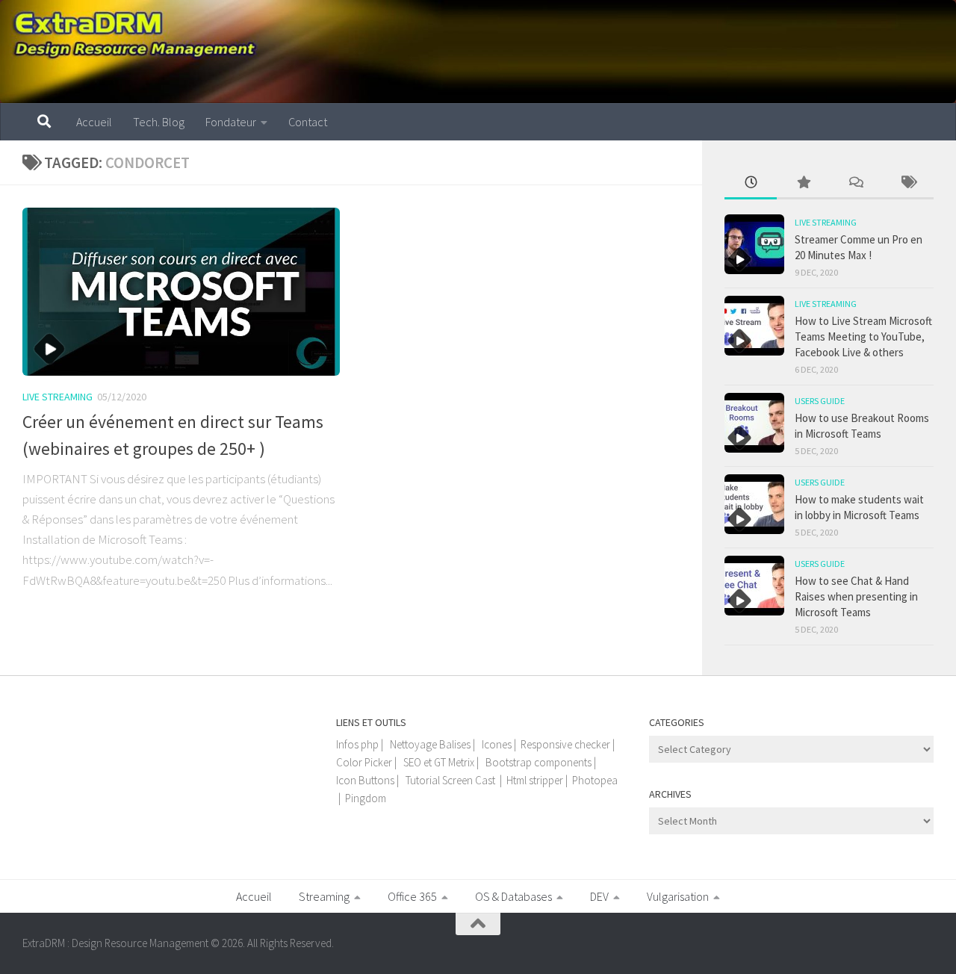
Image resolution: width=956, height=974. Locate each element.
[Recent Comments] (855, 183)
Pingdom (365, 798)
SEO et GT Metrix (438, 762)
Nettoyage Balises (430, 744)
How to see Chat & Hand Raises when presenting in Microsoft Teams (856, 596)
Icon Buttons (365, 780)
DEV (599, 896)
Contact (307, 121)
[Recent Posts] (750, 183)
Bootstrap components (538, 762)
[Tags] (907, 183)
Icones (497, 744)
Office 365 (412, 896)
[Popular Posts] (803, 183)
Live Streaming (57, 396)
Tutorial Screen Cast (450, 780)
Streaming (324, 896)
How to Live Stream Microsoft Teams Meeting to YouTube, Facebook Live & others (863, 336)
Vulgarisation (678, 896)
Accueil (94, 121)
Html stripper (534, 780)
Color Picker (364, 762)
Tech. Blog (158, 121)
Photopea (595, 780)
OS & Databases (513, 896)
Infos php (357, 744)
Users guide (820, 400)
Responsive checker (565, 744)
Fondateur (230, 121)
